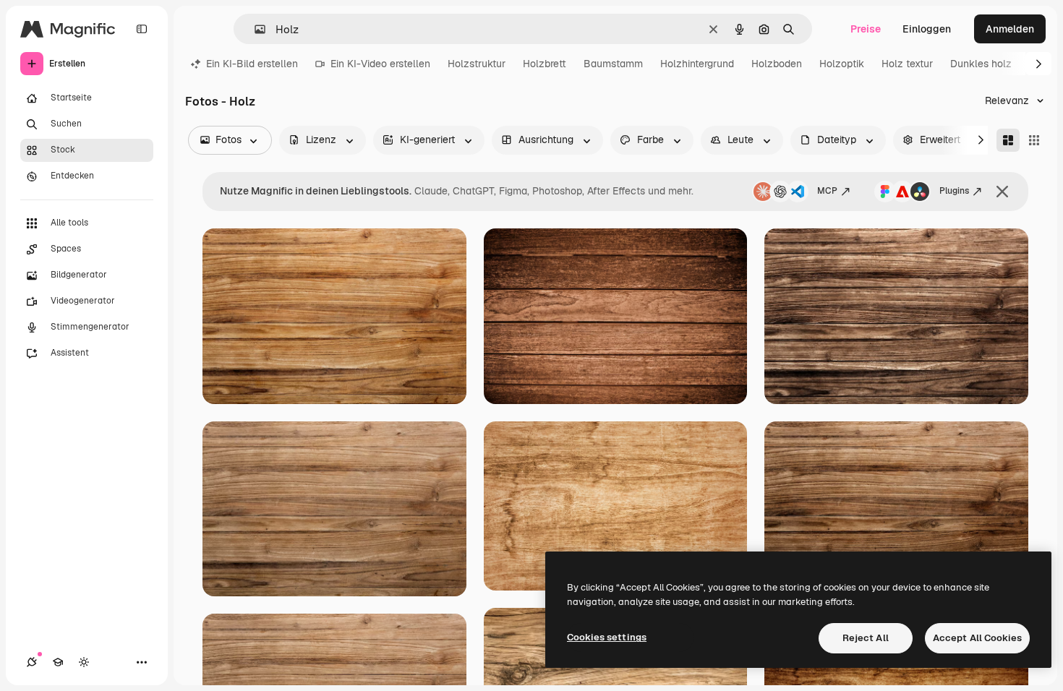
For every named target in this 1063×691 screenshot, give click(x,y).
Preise (865, 28)
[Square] (1034, 140)
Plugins (954, 191)
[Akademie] (57, 662)
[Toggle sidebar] (141, 28)
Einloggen (926, 28)
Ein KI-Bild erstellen (252, 63)
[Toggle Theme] (83, 662)
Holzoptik (841, 63)
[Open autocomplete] (254, 29)
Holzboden (776, 63)
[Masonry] (1008, 140)
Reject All (865, 638)
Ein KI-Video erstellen (380, 63)
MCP (827, 191)
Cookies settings (606, 637)
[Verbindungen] (31, 662)
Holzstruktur (476, 63)
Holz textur (907, 63)
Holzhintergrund (697, 63)
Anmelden (1010, 28)
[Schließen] (1002, 191)
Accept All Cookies (977, 638)
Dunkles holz (981, 63)
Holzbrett (544, 63)
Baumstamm (613, 63)
